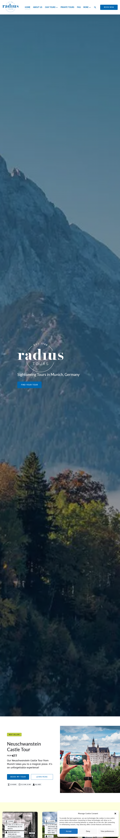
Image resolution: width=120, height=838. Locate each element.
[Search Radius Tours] (95, 7)
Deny (88, 831)
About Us (37, 7)
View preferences (107, 831)
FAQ (79, 7)
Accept (68, 831)
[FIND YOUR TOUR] (29, 378)
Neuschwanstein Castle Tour (24, 746)
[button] (115, 813)
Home (27, 7)
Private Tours (67, 7)
